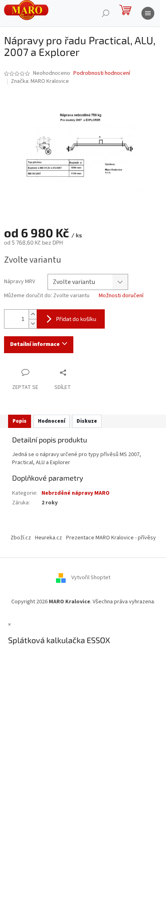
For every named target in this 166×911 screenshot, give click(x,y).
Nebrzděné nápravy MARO (76, 493)
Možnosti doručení (121, 296)
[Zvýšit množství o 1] (33, 314)
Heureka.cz (48, 538)
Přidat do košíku (76, 318)
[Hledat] (106, 13)
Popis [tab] (19, 421)
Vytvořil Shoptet (90, 578)
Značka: (40, 81)
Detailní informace (35, 344)
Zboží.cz (20, 538)
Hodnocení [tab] (51, 421)
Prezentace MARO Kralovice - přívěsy (111, 538)
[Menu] (148, 13)
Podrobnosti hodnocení (101, 73)
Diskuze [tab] (87, 421)
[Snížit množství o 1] (33, 323)
